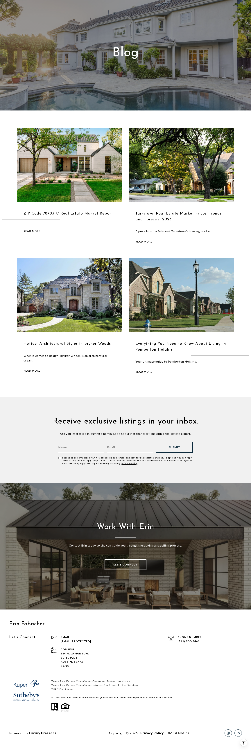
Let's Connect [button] (125, 564)
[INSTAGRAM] (228, 733)
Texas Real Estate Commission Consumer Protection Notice (90, 681)
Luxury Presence (43, 733)
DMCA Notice (178, 733)
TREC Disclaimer (62, 689)
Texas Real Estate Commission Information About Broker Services (95, 685)
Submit (174, 447)
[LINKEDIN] (238, 733)
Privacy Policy (129, 463)
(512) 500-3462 (189, 641)
